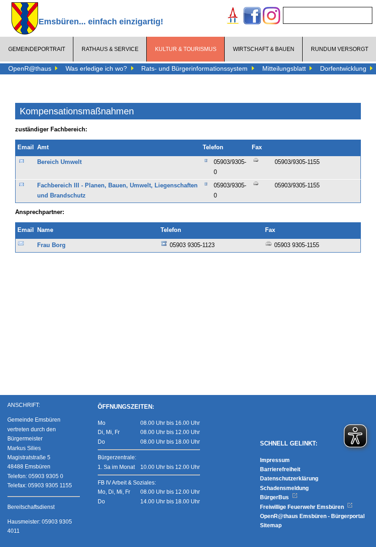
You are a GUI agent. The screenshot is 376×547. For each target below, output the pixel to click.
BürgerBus (275, 497)
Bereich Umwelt (59, 162)
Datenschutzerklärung (289, 478)
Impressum (275, 460)
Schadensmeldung (284, 488)
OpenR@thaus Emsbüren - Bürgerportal (312, 516)
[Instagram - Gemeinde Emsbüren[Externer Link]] (271, 17)
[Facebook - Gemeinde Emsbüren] (252, 17)
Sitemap (271, 525)
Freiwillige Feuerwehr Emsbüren (302, 507)
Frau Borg (51, 245)
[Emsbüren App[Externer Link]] (233, 17)
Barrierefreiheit (280, 469)
